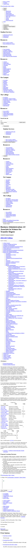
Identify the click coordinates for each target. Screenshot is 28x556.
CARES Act (5, 497)
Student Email (9, 13)
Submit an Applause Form (8, 509)
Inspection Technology (10, 321)
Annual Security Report (8, 496)
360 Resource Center (7, 89)
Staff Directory (6, 105)
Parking (4, 67)
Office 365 (8, 16)
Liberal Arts (8, 325)
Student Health (6, 70)
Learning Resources (7, 248)
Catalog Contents (6, 356)
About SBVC (6, 29)
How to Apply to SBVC (8, 42)
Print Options (3, 361)
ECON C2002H (5, 413)
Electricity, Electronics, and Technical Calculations (16, 301)
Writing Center (6, 74)
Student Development (10, 346)
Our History (5, 97)
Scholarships (5, 37)
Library (4, 86)
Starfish (7, 19)
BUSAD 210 (3, 415)
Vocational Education (10, 348)
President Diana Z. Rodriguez (12, 200)
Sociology (8, 344)
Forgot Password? (9, 20)
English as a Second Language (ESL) (13, 305)
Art (6, 259)
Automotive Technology (11, 263)
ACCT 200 (3, 406)
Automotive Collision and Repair (12, 261)
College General (6, 243)
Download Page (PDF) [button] (8, 540)
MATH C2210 (5, 421)
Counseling (5, 65)
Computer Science (9, 295)
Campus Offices (6, 101)
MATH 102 (3, 416)
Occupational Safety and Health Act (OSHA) (15, 333)
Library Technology (10, 326)
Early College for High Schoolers (10, 56)
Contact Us (5, 115)
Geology (7, 313)
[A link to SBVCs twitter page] (3, 481)
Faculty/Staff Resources (10, 15)
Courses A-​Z (5, 354)
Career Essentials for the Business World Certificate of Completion (16, 276)
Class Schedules (6, 49)
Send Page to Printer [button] (7, 535)
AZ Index (5, 2)
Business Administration (8, 221)
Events (4, 66)
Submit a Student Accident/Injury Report (11, 510)
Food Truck (5, 84)
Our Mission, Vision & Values (9, 98)
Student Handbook (7, 68)
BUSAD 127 (4, 428)
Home (4, 219)
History (7, 319)
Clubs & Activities (7, 64)
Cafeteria (5, 83)
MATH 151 (4, 419)
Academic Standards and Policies (10, 244)
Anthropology (9, 257)
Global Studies (9, 314)
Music (7, 330)
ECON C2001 (4, 409)
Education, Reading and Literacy (12, 300)
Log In (5, 9)
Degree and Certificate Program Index (11, 220)
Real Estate (8, 343)
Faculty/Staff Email (10, 14)
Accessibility (5, 493)
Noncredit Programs (7, 55)
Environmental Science (10, 306)
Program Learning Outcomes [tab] (9, 364)
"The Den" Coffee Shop (8, 90)
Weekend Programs (7, 54)
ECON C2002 (4, 412)
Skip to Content (6, 1)
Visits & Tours (6, 112)
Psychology (8, 342)
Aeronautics (8, 255)
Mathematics (8, 328)
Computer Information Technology (13, 294)
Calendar (5, 61)
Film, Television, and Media (11, 308)
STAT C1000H (5, 425)
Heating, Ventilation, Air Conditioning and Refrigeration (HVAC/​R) (14, 316)
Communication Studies (11, 293)
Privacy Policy (6, 498)
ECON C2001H (5, 411)
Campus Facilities (6, 102)
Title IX (4, 504)
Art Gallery (5, 80)
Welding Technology (10, 350)
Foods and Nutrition (10, 309)
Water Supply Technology (11, 349)
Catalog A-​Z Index (7, 355)
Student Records (6, 71)
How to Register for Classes (9, 43)
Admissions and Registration (9, 245)
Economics (8, 299)
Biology (7, 264)
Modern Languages (10, 329)
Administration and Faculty (8, 353)
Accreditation (6, 494)
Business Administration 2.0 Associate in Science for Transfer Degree (16, 267)
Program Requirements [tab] (8, 363)
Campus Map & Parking (8, 113)
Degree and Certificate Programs (10, 251)
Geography (8, 312)
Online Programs (6, 52)
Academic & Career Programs (9, 26)
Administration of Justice (11, 254)
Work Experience (9, 351)
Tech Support (6, 72)
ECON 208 (3, 422)
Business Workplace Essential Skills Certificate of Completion (15, 274)
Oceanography (9, 334)
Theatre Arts (8, 347)
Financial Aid (6, 25)
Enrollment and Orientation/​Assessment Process (13, 246)
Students (5, 27)
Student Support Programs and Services (11, 247)
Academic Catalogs (7, 50)
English (7, 303)
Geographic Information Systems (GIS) (14, 310)
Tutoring (5, 73)
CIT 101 (12, 440)
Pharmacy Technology (10, 335)
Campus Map (6, 63)
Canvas (7, 18)
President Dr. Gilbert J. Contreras (10, 99)
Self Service (8, 12)
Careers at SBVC (6, 500)
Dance (7, 298)
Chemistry (8, 291)
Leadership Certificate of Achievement (16, 285)
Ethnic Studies (9, 307)
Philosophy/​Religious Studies (12, 336)
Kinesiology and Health (10, 322)
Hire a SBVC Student (7, 502)
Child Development (10, 292)
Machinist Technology (10, 327)
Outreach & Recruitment (8, 114)
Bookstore (5, 82)
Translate (10, 491)
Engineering (8, 302)
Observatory (5, 87)
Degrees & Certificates (7, 51)
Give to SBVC (6, 111)
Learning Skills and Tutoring (12, 323)
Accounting (8, 253)
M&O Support (6, 506)
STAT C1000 (4, 423)
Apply (4, 21)
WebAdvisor (8, 11)
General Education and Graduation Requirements (13, 250)
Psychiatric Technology (10, 341)
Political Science (9, 340)
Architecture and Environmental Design (14, 258)
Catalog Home (6, 3)
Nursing (7, 332)
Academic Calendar (7, 357)
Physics (7, 337)
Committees (5, 103)
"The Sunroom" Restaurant (8, 91)
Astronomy (8, 260)
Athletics (5, 81)
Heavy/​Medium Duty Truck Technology (14, 317)
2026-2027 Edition (7, 238)
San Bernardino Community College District (16, 477)
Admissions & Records (8, 34)
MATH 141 (4, 418)
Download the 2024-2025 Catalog (10, 544)
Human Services (9, 320)
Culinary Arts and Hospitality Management (14, 296)
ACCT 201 (3, 408)
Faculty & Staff (6, 104)
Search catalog (4, 122)
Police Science (9, 339)
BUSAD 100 (3, 426)
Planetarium (5, 88)
